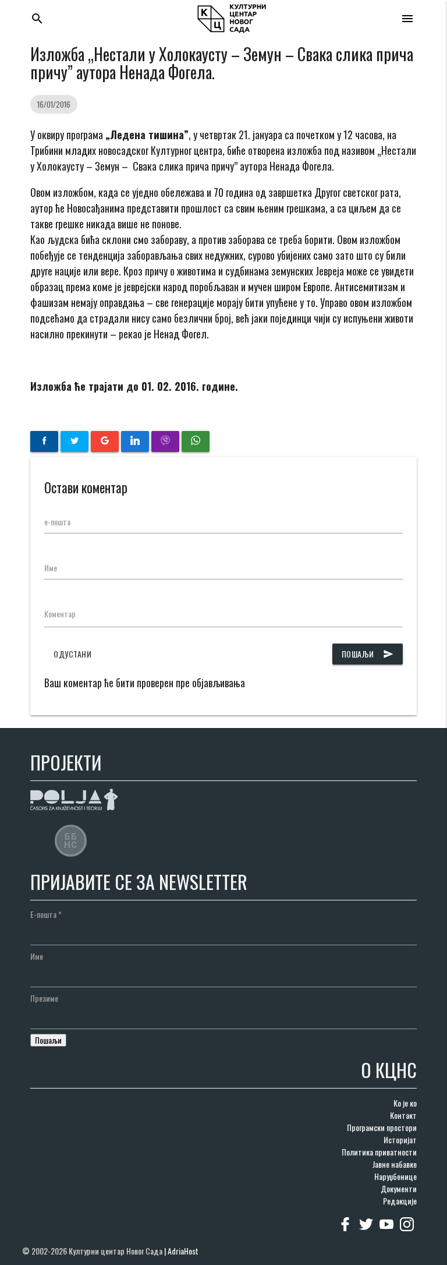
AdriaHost (183, 1251)
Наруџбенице (395, 1176)
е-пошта (57, 521)
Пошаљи (367, 654)
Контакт (403, 1115)
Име (50, 567)
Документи (399, 1188)
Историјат (400, 1139)
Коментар (60, 613)
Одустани (72, 654)
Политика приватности (379, 1152)
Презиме (44, 998)
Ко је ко (405, 1103)
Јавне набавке (394, 1164)
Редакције (400, 1201)
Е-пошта (46, 914)
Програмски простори (382, 1127)
